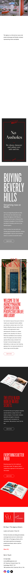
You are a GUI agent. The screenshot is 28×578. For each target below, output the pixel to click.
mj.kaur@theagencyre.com (10, 561)
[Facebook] (8, 571)
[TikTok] (11, 571)
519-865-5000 (7, 559)
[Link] (14, 517)
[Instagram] (5, 571)
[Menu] (3, 2)
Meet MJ (6, 549)
